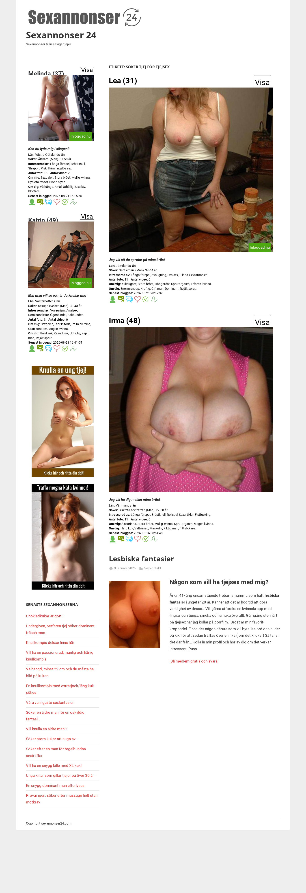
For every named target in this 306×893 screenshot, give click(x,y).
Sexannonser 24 (61, 35)
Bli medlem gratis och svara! (194, 661)
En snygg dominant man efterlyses (55, 785)
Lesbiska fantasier (141, 558)
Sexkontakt (152, 568)
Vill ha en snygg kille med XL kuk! (54, 765)
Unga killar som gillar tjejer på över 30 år (60, 775)
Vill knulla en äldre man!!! (46, 729)
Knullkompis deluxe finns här (50, 642)
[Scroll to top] (297, 884)
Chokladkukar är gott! (44, 616)
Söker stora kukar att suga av (50, 739)
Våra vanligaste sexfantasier (50, 702)
